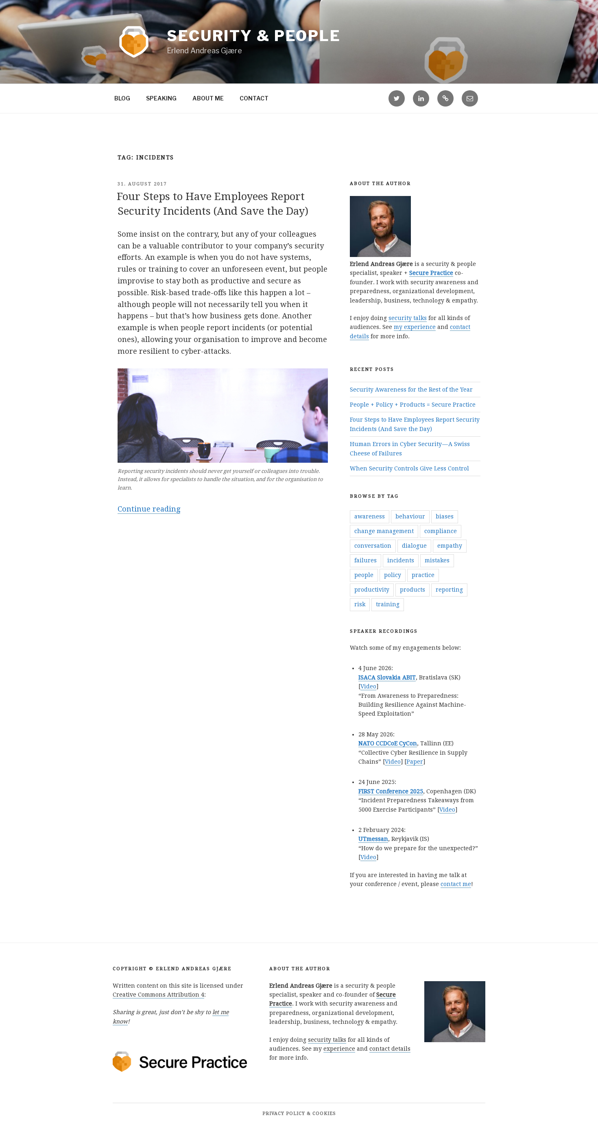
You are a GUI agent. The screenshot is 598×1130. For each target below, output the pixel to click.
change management (384, 531)
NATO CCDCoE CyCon (387, 743)
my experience (415, 327)
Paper (414, 761)
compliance (440, 531)
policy (392, 575)
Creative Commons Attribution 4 (158, 994)
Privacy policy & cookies (299, 1113)
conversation (372, 545)
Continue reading (149, 509)
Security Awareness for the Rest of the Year (411, 389)
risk (359, 604)
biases (445, 516)
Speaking (161, 98)
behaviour (410, 516)
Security (254, 36)
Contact (254, 98)
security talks (407, 318)
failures (365, 560)
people (363, 575)
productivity (371, 589)
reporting (449, 589)
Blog (122, 98)
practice (423, 575)
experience (339, 1048)
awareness (369, 516)
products (412, 589)
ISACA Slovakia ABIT (387, 677)
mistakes (437, 560)
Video (368, 686)
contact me (456, 884)
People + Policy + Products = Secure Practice (413, 404)
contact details (389, 1048)
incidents (400, 560)
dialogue (414, 545)
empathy (449, 545)
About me (208, 98)
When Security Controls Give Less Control (409, 468)
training (387, 604)
